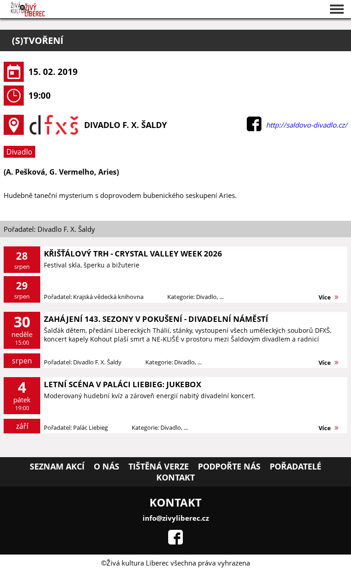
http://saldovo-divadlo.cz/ (306, 124)
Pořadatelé (295, 466)
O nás (106, 466)
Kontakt (175, 477)
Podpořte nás (229, 466)
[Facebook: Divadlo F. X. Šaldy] (254, 128)
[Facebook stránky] (175, 541)
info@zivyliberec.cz (176, 518)
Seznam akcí (57, 466)
